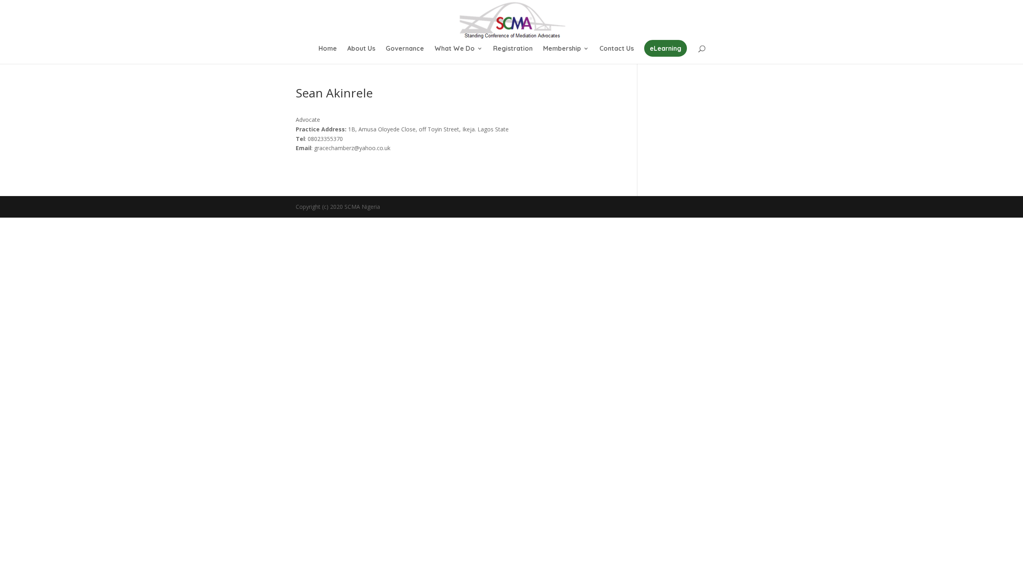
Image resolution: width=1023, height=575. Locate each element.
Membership (562, 49)
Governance (405, 49)
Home (327, 49)
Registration (513, 49)
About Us (361, 49)
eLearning (665, 48)
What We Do (454, 49)
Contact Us (616, 49)
